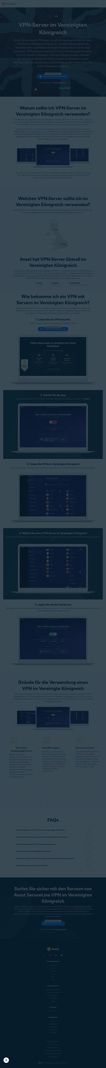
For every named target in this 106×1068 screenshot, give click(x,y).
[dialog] (53, 534)
